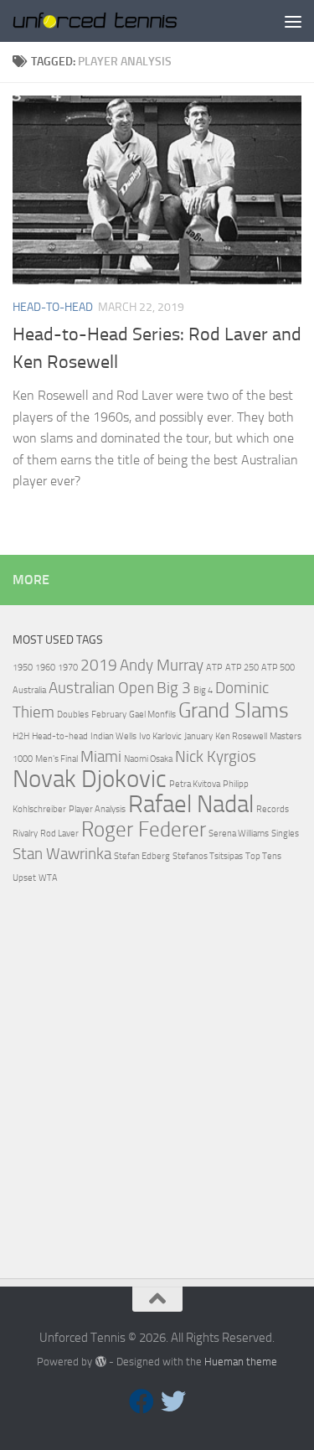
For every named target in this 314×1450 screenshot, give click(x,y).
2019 (98, 665)
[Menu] (293, 21)
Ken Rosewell (241, 736)
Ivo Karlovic (160, 736)
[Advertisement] (157, 1087)
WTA (48, 878)
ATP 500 (278, 667)
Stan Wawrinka (62, 853)
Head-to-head (60, 736)
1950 (23, 667)
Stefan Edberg (142, 856)
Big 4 (203, 690)
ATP (214, 667)
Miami (100, 756)
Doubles (73, 714)
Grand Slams (233, 710)
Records (272, 809)
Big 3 (174, 687)
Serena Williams (238, 833)
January (198, 736)
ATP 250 (242, 667)
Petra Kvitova (194, 784)
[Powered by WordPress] (100, 1361)
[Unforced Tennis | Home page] (124, 20)
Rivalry (25, 833)
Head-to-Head (53, 307)
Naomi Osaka (148, 758)
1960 (45, 667)
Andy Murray (161, 665)
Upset (24, 878)
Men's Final (56, 758)
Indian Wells (113, 736)
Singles (285, 833)
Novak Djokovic (90, 779)
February (108, 714)
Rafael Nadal (191, 804)
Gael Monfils (152, 714)
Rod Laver (59, 833)
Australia (29, 690)
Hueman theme (240, 1361)
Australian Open (101, 687)
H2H (21, 736)
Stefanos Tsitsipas (207, 856)
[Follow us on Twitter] (173, 1401)
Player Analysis (97, 809)
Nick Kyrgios (215, 756)
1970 (68, 667)
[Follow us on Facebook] (141, 1401)
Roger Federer (143, 829)
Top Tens (263, 856)
